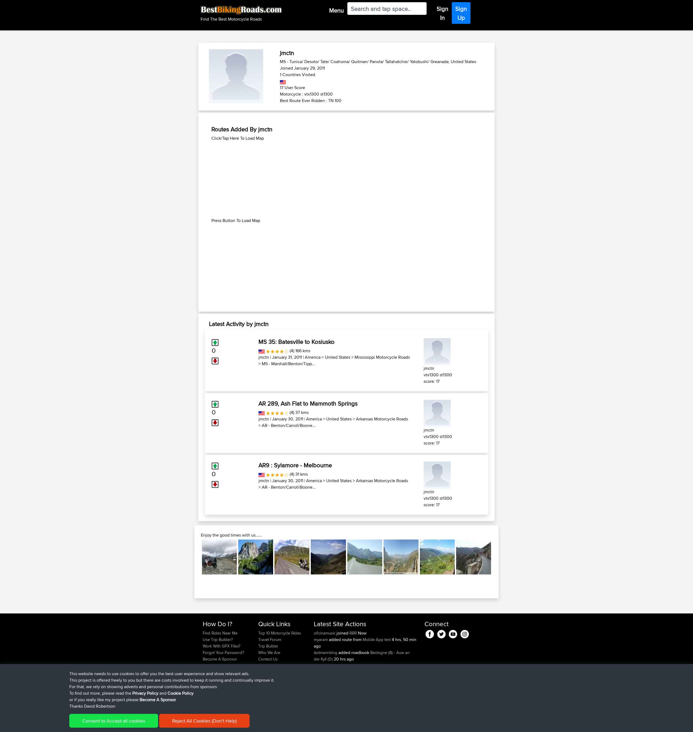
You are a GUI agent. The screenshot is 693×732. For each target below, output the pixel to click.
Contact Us (268, 659)
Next (499, 557)
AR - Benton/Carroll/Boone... (289, 425)
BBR (353, 633)
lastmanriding (326, 652)
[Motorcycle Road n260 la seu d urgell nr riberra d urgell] (437, 557)
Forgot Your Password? (223, 652)
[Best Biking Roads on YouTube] (453, 633)
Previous (193, 557)
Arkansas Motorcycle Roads (382, 419)
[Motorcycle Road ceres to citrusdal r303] (401, 557)
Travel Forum (269, 639)
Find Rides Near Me (220, 633)
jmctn (264, 357)
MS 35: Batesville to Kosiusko (297, 341)
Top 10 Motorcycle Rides (279, 633)
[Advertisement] (346, 179)
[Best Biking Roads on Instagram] (464, 633)
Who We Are (269, 652)
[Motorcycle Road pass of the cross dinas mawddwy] (328, 557)
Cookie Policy (181, 693)
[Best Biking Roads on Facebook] (429, 633)
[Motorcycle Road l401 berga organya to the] (473, 557)
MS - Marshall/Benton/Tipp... (288, 364)
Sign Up (461, 13)
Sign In (442, 13)
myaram (321, 639)
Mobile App (373, 639)
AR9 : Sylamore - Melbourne (295, 465)
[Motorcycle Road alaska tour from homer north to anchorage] (219, 557)
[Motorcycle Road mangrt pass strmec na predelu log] (255, 557)
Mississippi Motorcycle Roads (382, 357)
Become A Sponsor (220, 659)
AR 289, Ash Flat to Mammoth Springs (308, 403)
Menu (336, 10)
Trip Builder (268, 646)
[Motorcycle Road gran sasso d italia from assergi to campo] (291, 557)
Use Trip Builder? (218, 639)
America (313, 357)
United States (337, 357)
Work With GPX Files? (221, 646)
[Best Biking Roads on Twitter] (441, 633)
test (387, 639)
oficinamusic (325, 633)
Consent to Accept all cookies (113, 720)
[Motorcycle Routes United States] (283, 81)
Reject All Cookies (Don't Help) (204, 720)
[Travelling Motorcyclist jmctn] (437, 351)
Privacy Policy (145, 693)
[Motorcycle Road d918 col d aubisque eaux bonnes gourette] (364, 557)
